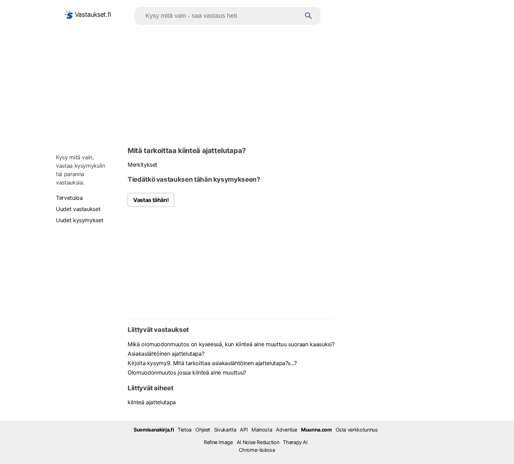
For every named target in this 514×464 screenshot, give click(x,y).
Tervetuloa (69, 197)
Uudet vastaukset (78, 208)
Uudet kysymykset (79, 220)
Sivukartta (225, 430)
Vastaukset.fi (92, 14)
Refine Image (218, 442)
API (244, 430)
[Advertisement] (257, 84)
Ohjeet (202, 430)
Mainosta (261, 430)
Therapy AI (295, 442)
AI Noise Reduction (258, 442)
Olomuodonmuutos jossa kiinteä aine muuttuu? (187, 372)
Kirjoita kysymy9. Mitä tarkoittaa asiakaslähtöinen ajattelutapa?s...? (212, 363)
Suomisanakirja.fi (154, 430)
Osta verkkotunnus (357, 430)
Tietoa (185, 430)
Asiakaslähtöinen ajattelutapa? (166, 353)
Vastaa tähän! (151, 199)
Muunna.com (316, 430)
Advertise (286, 430)
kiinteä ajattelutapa (152, 402)
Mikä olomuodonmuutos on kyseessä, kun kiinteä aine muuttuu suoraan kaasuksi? (231, 344)
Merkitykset (142, 164)
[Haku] (308, 15)
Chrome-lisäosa (257, 450)
